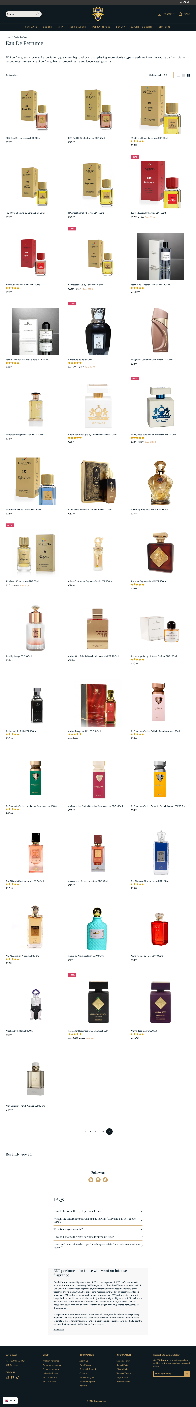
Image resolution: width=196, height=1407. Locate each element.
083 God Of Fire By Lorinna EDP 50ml (86, 138)
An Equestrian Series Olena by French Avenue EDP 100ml (95, 806)
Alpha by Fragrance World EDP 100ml (148, 581)
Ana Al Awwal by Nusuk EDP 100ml (22, 956)
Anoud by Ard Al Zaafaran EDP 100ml (86, 956)
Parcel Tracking (86, 1365)
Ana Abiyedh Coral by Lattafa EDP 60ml (25, 881)
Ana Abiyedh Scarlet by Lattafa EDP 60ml (88, 881)
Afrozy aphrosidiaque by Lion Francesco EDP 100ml (92, 434)
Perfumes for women (52, 1365)
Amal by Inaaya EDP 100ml (19, 656)
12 (103, 1131)
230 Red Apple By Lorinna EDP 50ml (148, 213)
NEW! (61, 27)
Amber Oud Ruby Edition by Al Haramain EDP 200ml (93, 656)
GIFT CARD (165, 27)
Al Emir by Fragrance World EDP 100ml (149, 509)
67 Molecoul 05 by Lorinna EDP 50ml (86, 284)
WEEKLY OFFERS (101, 27)
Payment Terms (123, 1381)
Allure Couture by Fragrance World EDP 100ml (90, 581)
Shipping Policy (123, 1361)
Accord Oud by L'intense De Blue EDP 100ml (27, 359)
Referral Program (86, 1377)
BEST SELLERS (77, 27)
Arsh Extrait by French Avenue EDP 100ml (25, 1106)
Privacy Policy (123, 1369)
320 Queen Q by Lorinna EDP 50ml (23, 284)
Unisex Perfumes (50, 1373)
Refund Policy (123, 1365)
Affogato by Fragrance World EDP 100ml (25, 434)
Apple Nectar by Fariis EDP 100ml (147, 956)
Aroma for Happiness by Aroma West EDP (88, 1031)
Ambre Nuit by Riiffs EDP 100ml (21, 731)
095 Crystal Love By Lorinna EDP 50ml (149, 138)
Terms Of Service (124, 1373)
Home (8, 37)
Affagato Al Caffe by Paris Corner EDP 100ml (152, 359)
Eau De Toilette (49, 1381)
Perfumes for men (51, 1369)
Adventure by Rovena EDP (80, 359)
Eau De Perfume (50, 1377)
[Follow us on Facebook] (90, 1179)
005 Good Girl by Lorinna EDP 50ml (23, 138)
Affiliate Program (87, 1381)
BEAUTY (120, 27)
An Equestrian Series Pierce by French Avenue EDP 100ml (158, 806)
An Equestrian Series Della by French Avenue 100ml (155, 731)
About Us (83, 1361)
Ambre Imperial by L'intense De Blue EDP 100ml (154, 656)
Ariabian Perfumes (51, 1361)
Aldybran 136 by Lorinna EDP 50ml (22, 581)
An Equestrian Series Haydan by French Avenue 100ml (31, 806)
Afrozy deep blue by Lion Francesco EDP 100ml (153, 434)
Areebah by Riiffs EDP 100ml (19, 1031)
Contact (83, 1373)
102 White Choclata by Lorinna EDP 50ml (25, 213)
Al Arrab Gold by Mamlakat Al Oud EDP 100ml (90, 509)
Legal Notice (122, 1377)
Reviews (83, 1385)
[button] (137, 141)
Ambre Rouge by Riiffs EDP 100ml (84, 731)
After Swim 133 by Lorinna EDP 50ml (23, 509)
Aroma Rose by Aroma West (144, 1031)
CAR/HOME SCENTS (142, 27)
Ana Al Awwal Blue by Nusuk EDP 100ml (150, 881)
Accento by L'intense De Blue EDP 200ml (150, 284)
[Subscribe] (187, 1374)
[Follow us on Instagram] (98, 1179)
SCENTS (47, 27)
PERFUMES (31, 27)
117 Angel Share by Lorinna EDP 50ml (86, 213)
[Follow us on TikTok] (105, 1179)
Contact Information (88, 1369)
